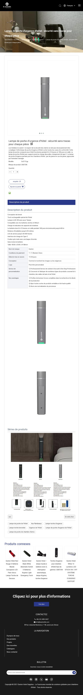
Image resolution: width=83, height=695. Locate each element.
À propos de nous (13, 636)
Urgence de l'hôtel (35, 528)
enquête (15, 181)
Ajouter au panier (15, 187)
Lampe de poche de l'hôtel (18, 524)
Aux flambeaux (36, 524)
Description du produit (19, 202)
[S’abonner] (74, 672)
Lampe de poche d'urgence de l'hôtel (58, 528)
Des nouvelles (12, 645)
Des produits (11, 639)
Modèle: (11, 161)
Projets (9, 642)
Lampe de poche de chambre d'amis (22, 532)
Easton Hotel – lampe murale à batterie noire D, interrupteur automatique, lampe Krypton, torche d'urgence (41, 569)
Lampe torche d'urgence (53, 524)
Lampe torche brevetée (17, 528)
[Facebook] (31, 679)
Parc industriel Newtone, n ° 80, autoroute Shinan (41, 625)
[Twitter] (41, 679)
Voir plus (41, 604)
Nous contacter (12, 652)
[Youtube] (46, 679)
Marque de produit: (15, 165)
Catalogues (11, 649)
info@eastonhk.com (42, 622)
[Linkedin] (36, 679)
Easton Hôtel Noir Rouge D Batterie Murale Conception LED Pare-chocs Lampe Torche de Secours (12, 569)
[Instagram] (51, 679)
